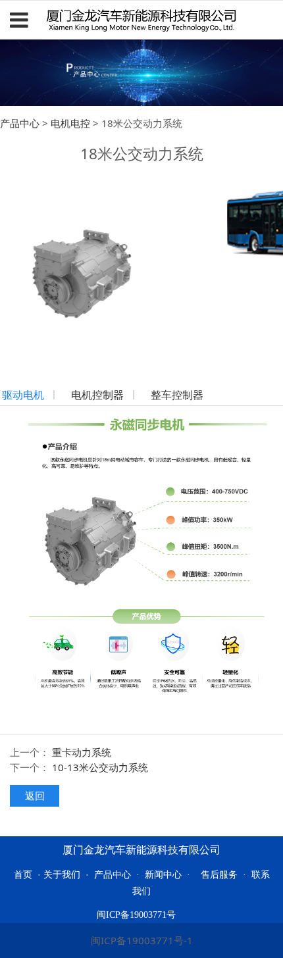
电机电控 (70, 123)
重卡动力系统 (81, 752)
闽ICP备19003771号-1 (142, 940)
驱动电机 (23, 395)
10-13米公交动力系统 (100, 767)
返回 (35, 795)
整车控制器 (177, 395)
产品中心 (19, 123)
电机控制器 (97, 395)
